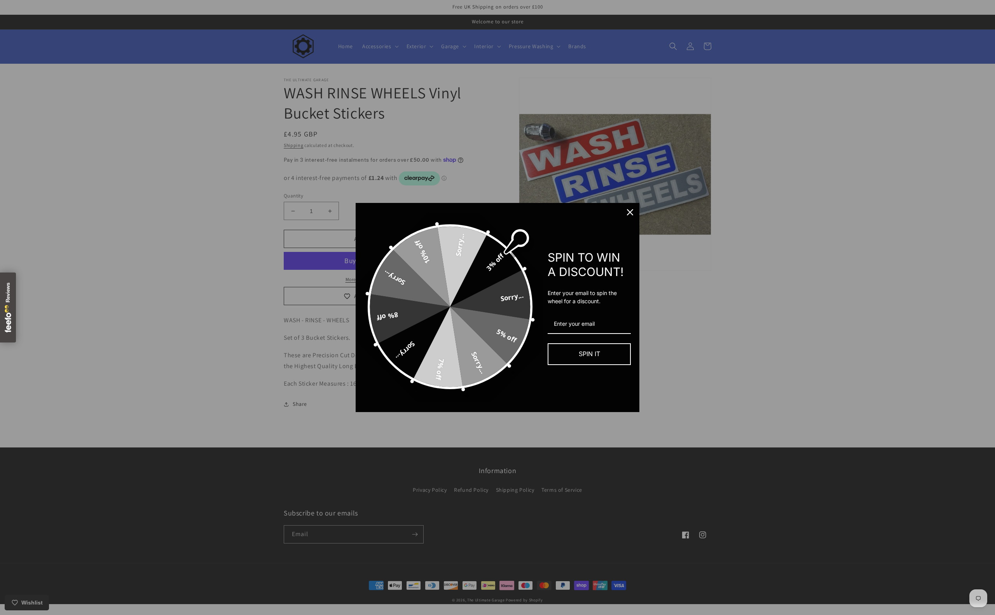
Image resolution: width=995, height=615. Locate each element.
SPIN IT (589, 354)
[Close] (630, 212)
